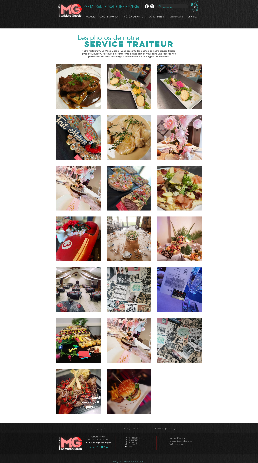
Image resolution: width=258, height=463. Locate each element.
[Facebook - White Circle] (147, 6)
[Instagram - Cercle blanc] (152, 6)
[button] (194, 6)
